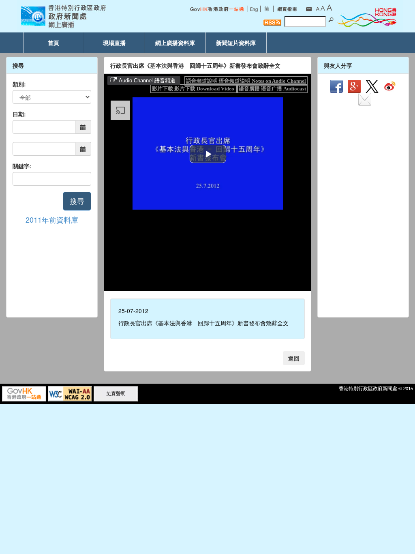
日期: (19, 114)
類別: (19, 84)
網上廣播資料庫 (175, 43)
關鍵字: (22, 166)
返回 (293, 358)
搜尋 (77, 200)
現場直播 (114, 43)
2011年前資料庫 (52, 219)
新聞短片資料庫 (236, 43)
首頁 (53, 43)
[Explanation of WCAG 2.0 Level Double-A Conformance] (70, 393)
